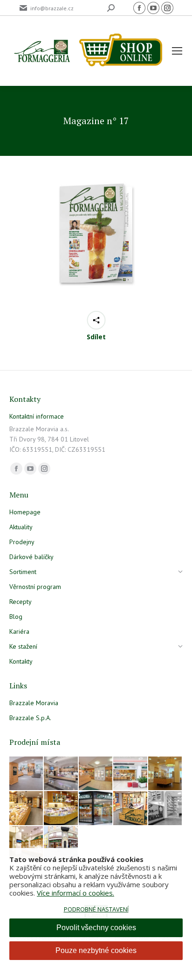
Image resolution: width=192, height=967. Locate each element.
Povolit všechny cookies (96, 928)
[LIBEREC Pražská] (26, 843)
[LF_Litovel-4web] (96, 774)
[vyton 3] (26, 774)
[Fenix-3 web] (130, 774)
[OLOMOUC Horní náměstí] (165, 774)
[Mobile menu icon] (177, 50)
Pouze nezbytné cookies (96, 950)
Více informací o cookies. (75, 892)
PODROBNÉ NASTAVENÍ (96, 909)
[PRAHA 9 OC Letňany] (61, 808)
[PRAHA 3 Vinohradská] (26, 808)
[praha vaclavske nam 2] (61, 774)
